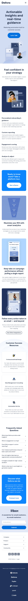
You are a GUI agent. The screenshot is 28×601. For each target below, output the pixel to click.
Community (7, 548)
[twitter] (12, 554)
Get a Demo (14, 185)
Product (6, 541)
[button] (25, 2)
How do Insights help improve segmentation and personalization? (12, 456)
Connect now (14, 498)
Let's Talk (14, 35)
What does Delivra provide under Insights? (11, 436)
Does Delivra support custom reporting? (10, 445)
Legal (18, 559)
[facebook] (9, 554)
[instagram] (18, 554)
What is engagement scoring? (10, 441)
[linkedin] (15, 554)
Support (6, 544)
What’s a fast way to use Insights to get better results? (12, 467)
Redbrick (13, 568)
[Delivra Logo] (6, 3)
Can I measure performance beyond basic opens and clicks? (12, 450)
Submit (14, 527)
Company (6, 537)
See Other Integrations (14, 332)
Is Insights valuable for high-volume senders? (12, 461)
